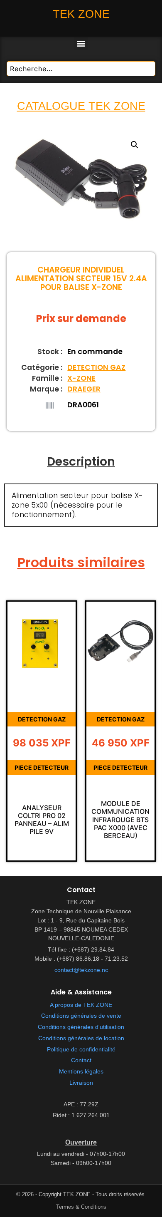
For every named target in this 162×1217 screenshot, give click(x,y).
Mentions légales (81, 1071)
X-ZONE (81, 378)
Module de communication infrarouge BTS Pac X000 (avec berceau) (120, 820)
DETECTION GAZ (96, 367)
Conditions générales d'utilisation (81, 1027)
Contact (81, 1060)
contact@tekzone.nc (81, 970)
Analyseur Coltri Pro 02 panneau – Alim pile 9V (42, 820)
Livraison (81, 1083)
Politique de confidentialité (81, 1049)
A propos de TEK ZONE (81, 1005)
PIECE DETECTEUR (42, 767)
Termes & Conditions (81, 1207)
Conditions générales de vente (81, 1016)
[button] (81, 43)
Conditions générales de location (81, 1038)
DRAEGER (84, 389)
